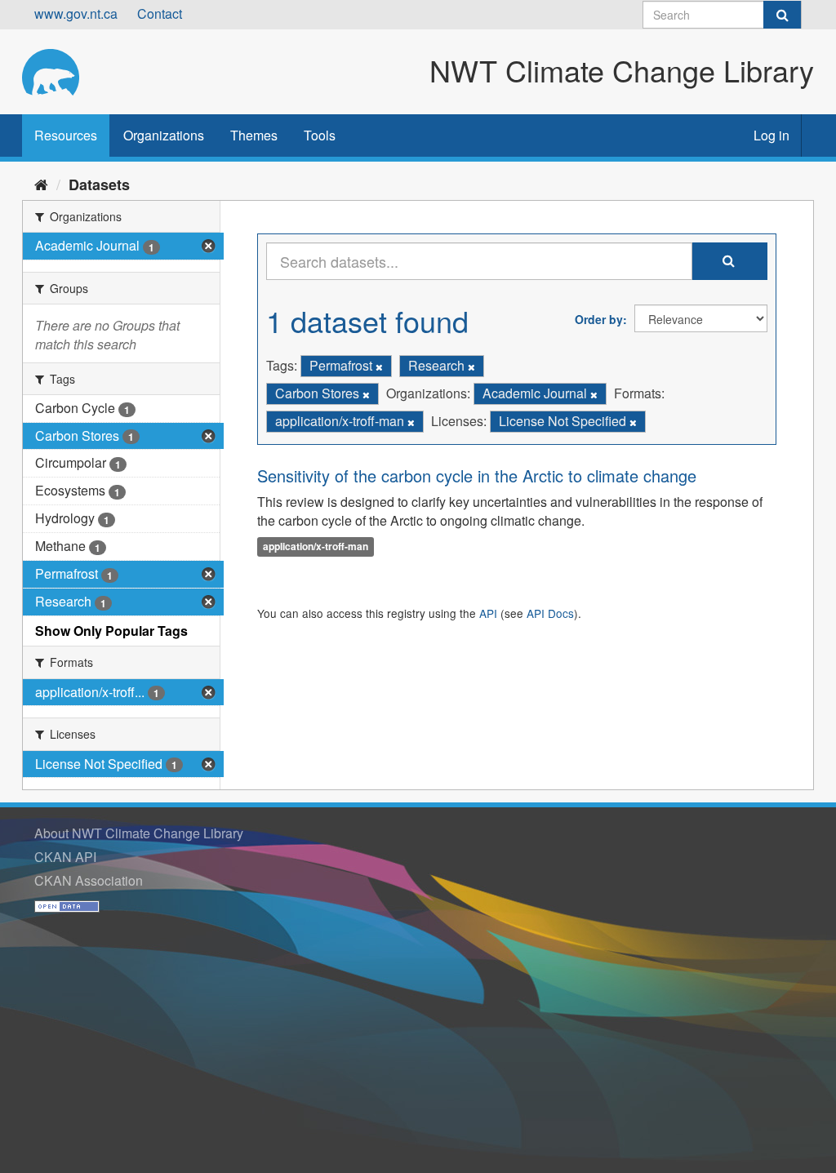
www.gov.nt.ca (76, 13)
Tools (320, 135)
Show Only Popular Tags (111, 630)
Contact (159, 13)
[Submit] (782, 15)
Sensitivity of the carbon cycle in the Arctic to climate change (476, 475)
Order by (599, 319)
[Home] (41, 183)
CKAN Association (88, 880)
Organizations (163, 135)
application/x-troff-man (315, 546)
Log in (771, 135)
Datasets (99, 184)
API (488, 613)
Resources (65, 135)
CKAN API (65, 856)
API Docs (550, 613)
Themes (254, 135)
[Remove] (379, 366)
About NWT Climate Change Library (138, 833)
